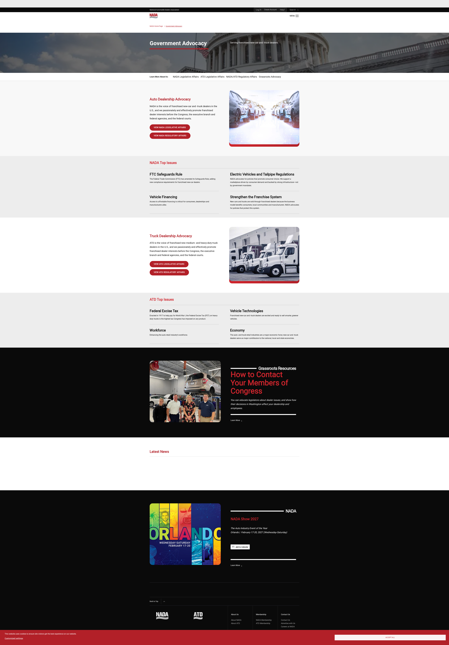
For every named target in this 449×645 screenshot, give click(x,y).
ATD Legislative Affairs (212, 76)
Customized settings (14, 638)
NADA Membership (264, 620)
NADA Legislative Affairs (186, 76)
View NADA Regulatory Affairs (170, 136)
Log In (258, 9)
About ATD (235, 623)
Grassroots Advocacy (270, 76)
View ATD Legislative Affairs (169, 264)
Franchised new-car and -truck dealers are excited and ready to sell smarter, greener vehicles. (264, 314)
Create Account (270, 10)
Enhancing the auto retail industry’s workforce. (169, 332)
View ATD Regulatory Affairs (169, 272)
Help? (282, 9)
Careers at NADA (288, 627)
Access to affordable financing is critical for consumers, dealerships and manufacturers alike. (179, 200)
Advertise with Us (288, 623)
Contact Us (285, 620)
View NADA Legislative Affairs (170, 127)
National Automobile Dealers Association (164, 10)
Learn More (235, 420)
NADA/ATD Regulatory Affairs (241, 76)
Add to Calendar (242, 547)
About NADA (236, 620)
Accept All (390, 637)
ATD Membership (263, 623)
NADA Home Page (156, 26)
